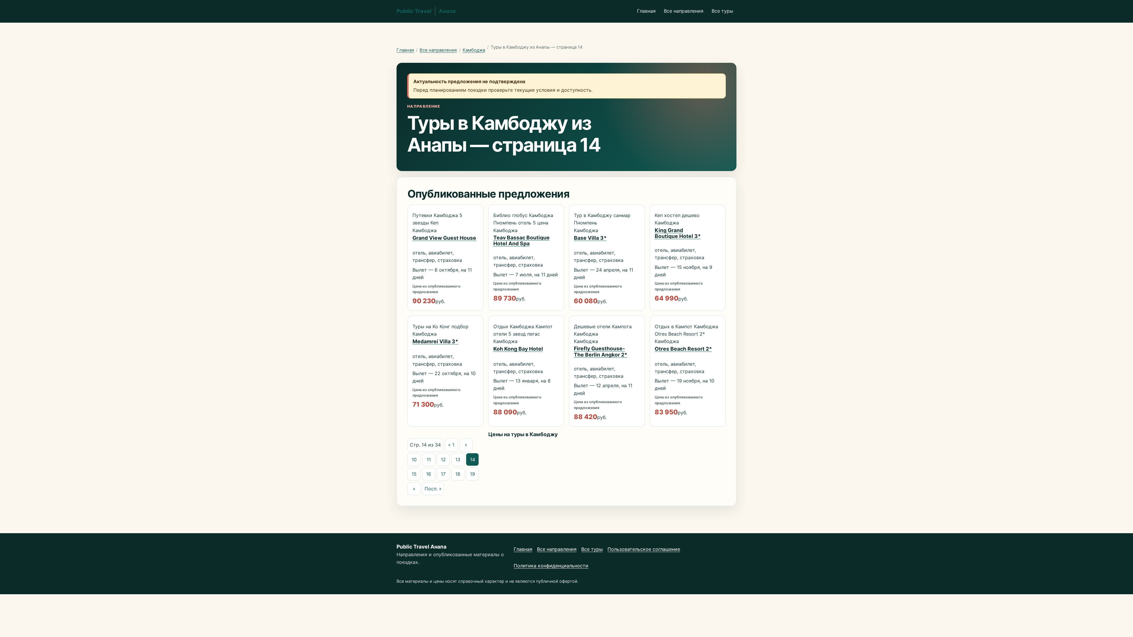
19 (472, 474)
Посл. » (433, 489)
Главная (646, 11)
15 (414, 474)
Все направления (683, 11)
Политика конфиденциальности (551, 566)
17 (443, 474)
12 (443, 459)
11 (429, 459)
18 (457, 474)
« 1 (451, 445)
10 (414, 459)
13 (457, 459)
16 (428, 474)
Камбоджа (474, 50)
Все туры (722, 11)
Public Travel (426, 11)
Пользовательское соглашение (644, 549)
